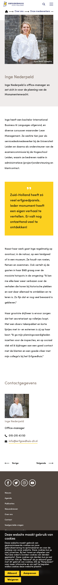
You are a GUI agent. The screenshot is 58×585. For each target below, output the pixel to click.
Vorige (15, 463)
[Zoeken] (43, 4)
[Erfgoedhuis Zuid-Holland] (13, 4)
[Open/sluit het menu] (51, 4)
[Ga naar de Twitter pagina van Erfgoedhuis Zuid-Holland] (16, 482)
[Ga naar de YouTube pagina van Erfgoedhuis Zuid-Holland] (32, 482)
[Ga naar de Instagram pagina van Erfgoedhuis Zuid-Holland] (24, 482)
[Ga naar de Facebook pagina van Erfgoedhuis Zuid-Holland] (8, 482)
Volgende (41, 463)
